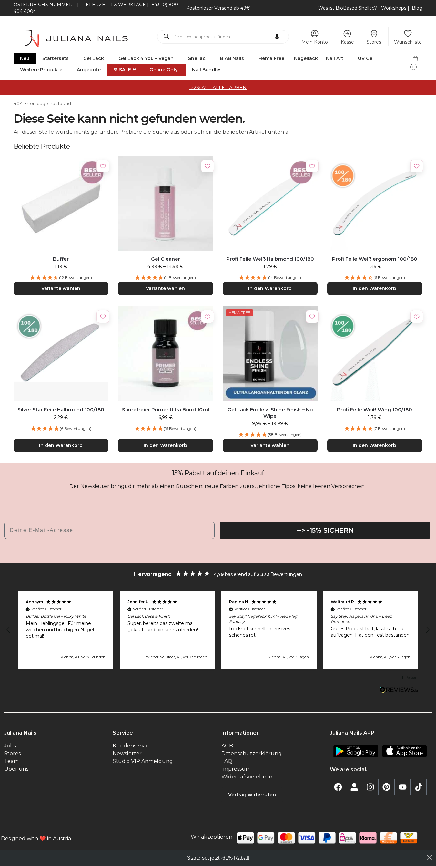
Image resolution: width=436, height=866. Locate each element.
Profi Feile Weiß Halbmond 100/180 (270, 259)
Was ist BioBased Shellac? (348, 8)
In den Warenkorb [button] (270, 288)
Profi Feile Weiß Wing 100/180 (374, 409)
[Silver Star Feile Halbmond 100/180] (61, 353)
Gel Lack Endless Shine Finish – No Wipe (270, 412)
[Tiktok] (419, 787)
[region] (218, 630)
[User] (354, 787)
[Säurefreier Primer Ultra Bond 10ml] (165, 353)
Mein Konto (314, 42)
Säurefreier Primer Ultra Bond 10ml (165, 409)
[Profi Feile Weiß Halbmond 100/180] (270, 203)
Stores (374, 42)
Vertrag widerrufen (252, 794)
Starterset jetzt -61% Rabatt (218, 858)
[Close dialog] (429, 857)
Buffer (61, 259)
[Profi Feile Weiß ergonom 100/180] (374, 203)
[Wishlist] (102, 166)
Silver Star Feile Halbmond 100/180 (60, 409)
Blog (417, 8)
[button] (417, 60)
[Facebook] (338, 787)
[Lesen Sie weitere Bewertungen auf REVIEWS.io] (399, 690)
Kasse (347, 42)
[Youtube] (402, 787)
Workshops (393, 8)
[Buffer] (61, 203)
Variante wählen (60, 288)
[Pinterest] (386, 787)
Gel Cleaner (165, 259)
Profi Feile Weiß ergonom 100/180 (374, 259)
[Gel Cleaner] (165, 203)
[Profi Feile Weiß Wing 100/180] (374, 353)
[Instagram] (370, 787)
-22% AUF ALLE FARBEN (218, 87)
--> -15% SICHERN (325, 530)
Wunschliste (408, 42)
